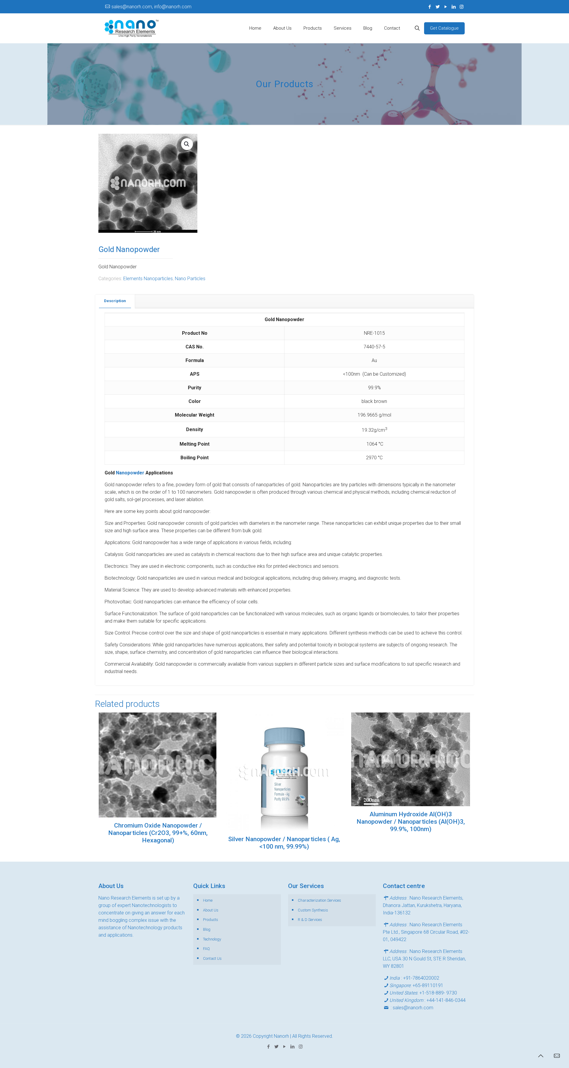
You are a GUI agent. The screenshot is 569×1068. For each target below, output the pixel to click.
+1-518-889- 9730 (438, 993)
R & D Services (310, 919)
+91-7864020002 (421, 978)
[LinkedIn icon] (453, 6)
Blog (206, 929)
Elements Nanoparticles (148, 278)
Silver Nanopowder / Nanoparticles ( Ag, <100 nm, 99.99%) (284, 843)
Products (210, 919)
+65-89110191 (428, 985)
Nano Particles (190, 278)
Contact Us (212, 958)
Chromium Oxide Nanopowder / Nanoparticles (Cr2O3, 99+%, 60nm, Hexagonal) (158, 833)
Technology (212, 939)
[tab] (115, 301)
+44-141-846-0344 (446, 1000)
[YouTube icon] (445, 6)
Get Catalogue (444, 28)
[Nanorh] (131, 28)
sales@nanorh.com (413, 1007)
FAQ (206, 948)
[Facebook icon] (429, 6)
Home (207, 900)
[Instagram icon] (461, 6)
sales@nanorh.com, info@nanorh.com (151, 6)
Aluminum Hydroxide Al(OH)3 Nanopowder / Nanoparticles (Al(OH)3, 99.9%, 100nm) (411, 822)
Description (115, 301)
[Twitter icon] (437, 6)
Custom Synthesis (313, 910)
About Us (210, 910)
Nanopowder (131, 473)
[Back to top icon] (540, 1056)
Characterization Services (319, 900)
